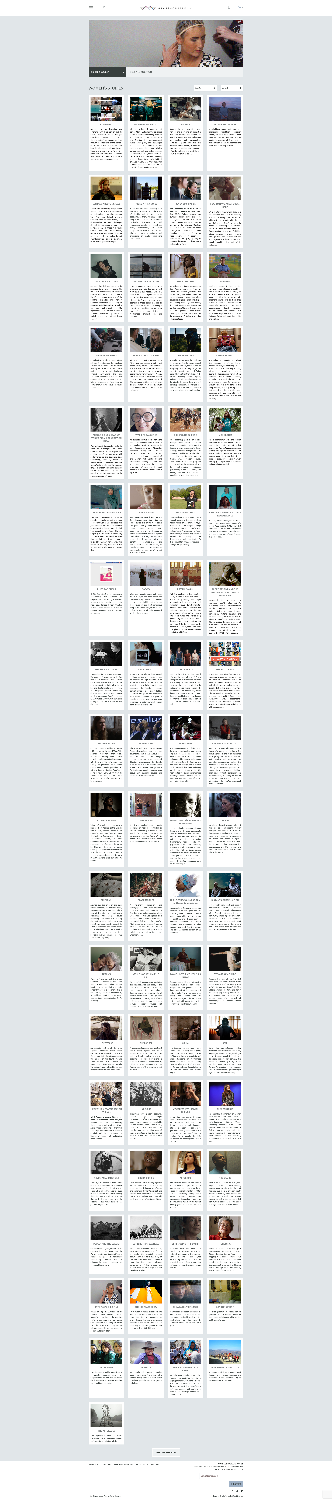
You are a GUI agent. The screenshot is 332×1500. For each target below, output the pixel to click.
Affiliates (155, 1464)
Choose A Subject (100, 72)
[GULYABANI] (106, 886)
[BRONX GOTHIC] (146, 1164)
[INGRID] (225, 806)
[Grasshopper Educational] (166, 7)
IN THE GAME (106, 1367)
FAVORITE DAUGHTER (146, 435)
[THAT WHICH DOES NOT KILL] (225, 729)
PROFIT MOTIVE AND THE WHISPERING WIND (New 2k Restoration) (225, 592)
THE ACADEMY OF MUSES (186, 1307)
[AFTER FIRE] (185, 1164)
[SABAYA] (146, 575)
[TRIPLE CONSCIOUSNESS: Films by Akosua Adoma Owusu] (185, 886)
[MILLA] (185, 1029)
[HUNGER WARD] (146, 498)
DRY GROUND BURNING (185, 435)
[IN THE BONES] (225, 420)
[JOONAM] (185, 110)
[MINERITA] (146, 1353)
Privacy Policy (142, 1464)
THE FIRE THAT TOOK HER (146, 355)
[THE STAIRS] (225, 1164)
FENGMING (225, 1244)
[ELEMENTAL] (106, 110)
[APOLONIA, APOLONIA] (106, 267)
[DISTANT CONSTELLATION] (225, 886)
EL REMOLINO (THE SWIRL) (185, 1244)
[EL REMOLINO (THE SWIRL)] (185, 1229)
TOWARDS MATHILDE (225, 974)
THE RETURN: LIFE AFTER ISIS (106, 512)
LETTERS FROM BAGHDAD (146, 1244)
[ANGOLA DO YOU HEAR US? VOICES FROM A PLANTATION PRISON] (106, 420)
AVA (225, 1043)
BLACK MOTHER (146, 900)
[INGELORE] (146, 1095)
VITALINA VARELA (106, 820)
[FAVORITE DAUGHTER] (146, 420)
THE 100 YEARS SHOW (146, 1307)
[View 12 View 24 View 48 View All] (232, 88)
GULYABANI (106, 900)
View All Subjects (166, 1452)
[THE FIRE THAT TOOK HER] (146, 341)
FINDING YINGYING (185, 512)
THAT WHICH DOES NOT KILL (225, 743)
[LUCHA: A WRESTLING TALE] (106, 189)
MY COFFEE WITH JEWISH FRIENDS (185, 1110)
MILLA (185, 1043)
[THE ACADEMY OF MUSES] (185, 1292)
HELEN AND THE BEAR (225, 124)
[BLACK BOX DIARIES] (185, 189)
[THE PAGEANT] (146, 729)
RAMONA (225, 281)
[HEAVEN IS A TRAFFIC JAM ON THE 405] (106, 1095)
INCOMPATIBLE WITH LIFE (146, 281)
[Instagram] (242, 1491)
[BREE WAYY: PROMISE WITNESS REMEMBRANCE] (225, 498)
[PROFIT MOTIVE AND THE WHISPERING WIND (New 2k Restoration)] (225, 575)
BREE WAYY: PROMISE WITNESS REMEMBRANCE (225, 514)
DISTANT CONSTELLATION (225, 900)
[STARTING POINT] (225, 1292)
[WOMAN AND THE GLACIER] (106, 1229)
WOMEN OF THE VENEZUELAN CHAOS (185, 975)
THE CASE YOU (185, 669)
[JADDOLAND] (146, 806)
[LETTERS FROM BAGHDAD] (146, 1229)
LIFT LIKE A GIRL (185, 589)
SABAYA (146, 589)
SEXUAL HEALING (225, 355)
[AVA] (225, 1029)
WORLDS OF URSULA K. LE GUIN (146, 975)
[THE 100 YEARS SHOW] (146, 1292)
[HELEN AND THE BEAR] (225, 110)
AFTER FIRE (185, 1178)
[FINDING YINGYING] (185, 498)
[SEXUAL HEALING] (225, 341)
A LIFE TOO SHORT (106, 589)
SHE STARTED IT (225, 1109)
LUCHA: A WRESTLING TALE (106, 204)
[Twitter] (237, 1491)
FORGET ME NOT (146, 669)
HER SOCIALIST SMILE (106, 669)
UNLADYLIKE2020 (225, 669)
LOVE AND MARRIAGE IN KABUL (185, 1369)
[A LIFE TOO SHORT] (106, 575)
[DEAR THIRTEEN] (185, 267)
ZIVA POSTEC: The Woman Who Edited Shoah (185, 822)
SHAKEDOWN (185, 743)
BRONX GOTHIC (146, 1178)
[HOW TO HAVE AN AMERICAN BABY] (225, 189)
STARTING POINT (225, 1307)
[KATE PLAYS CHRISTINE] (106, 1292)
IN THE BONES (225, 435)
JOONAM (185, 124)
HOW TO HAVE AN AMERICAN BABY (225, 205)
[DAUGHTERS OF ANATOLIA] (225, 1353)
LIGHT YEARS (106, 1043)
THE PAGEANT (146, 743)
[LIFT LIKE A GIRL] (185, 575)
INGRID (225, 820)
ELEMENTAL (106, 124)
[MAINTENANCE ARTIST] (146, 110)
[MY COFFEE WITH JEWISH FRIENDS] (185, 1095)
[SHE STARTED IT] (225, 1095)
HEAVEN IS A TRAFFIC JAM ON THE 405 (106, 1110)
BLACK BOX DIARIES (185, 204)
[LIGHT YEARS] (106, 1029)
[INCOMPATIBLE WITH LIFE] (146, 267)
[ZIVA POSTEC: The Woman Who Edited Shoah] (185, 806)
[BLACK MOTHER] (146, 886)
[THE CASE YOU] (185, 655)
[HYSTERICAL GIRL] (106, 729)
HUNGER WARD (146, 512)
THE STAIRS (225, 1178)
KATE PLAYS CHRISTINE (106, 1307)
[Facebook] (232, 1491)
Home (132, 72)
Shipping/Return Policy (123, 1464)
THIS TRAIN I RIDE (186, 355)
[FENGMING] (225, 1229)
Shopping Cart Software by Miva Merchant (228, 1496)
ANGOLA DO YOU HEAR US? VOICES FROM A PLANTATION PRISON (106, 438)
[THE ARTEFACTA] (106, 1416)
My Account (94, 1464)
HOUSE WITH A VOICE (146, 204)
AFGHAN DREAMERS (106, 355)
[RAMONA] (225, 267)
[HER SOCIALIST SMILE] (106, 655)
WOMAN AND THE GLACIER (106, 1244)
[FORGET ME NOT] (146, 655)
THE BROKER (146, 1043)
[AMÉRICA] (106, 960)
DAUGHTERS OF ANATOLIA (225, 1367)
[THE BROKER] (146, 1029)
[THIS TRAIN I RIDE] (185, 341)
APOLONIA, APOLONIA (106, 281)
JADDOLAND (146, 820)
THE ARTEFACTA (106, 1431)
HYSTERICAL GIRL (106, 743)
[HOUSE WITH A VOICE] (146, 189)
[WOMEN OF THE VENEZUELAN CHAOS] (185, 960)
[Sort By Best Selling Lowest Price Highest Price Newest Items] (205, 88)
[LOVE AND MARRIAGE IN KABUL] (185, 1353)
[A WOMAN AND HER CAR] (106, 1164)
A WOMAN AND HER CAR (106, 1178)
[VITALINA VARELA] (106, 806)
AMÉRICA (106, 974)
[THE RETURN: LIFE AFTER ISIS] (106, 498)
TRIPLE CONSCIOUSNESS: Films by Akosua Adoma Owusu (185, 901)
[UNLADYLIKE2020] (225, 655)
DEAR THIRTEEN (185, 281)
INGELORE (146, 1109)
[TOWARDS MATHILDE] (225, 960)
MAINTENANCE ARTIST (146, 124)
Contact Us (106, 1464)
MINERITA (146, 1367)
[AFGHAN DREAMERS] (106, 341)
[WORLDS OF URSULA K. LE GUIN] (146, 960)
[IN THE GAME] (106, 1353)
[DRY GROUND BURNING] (185, 420)
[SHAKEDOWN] (185, 729)
